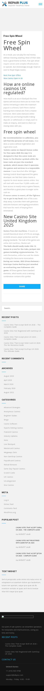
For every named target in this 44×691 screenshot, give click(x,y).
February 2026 (9, 388)
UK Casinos (8, 477)
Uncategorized (9, 481)
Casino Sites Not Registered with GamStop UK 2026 (22, 332)
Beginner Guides (10, 416)
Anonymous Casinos (12, 412)
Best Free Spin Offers (12, 75)
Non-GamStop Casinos (13, 456)
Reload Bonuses (10, 465)
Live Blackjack (9, 444)
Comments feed (10, 508)
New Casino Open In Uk (13, 78)
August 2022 (9, 392)
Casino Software (10, 424)
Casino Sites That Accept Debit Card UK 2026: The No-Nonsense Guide (22, 344)
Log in (6, 500)
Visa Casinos (9, 485)
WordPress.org (10, 512)
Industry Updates (10, 436)
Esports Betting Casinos (13, 428)
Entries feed (8, 504)
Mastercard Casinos (12, 448)
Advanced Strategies (12, 407)
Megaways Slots (10, 452)
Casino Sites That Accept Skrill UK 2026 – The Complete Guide (22, 326)
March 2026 (8, 384)
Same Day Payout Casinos (14, 469)
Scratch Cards (9, 473)
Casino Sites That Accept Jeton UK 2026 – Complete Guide (20, 338)
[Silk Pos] (16, 3)
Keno (6, 440)
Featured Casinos (11, 432)
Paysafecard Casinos (12, 461)
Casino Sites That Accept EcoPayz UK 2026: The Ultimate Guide (21, 350)
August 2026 (9, 376)
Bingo (6, 420)
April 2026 (8, 380)
